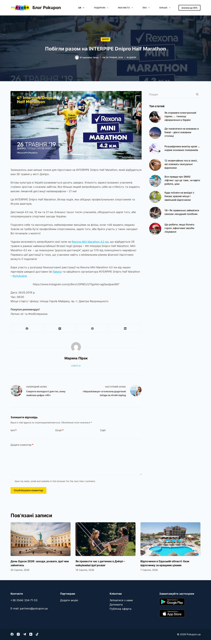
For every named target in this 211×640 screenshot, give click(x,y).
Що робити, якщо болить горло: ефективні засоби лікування (179, 228)
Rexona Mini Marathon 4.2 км (90, 241)
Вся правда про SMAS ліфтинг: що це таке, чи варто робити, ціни (182, 180)
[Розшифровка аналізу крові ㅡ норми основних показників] (155, 149)
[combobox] (171, 94)
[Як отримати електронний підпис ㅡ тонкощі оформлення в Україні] (155, 117)
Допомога (116, 604)
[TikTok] (37, 634)
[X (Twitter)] (59, 328)
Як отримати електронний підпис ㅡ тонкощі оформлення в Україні (180, 116)
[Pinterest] (92, 328)
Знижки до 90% (189, 7)
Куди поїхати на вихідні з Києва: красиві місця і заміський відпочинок (179, 196)
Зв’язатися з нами (121, 600)
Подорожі (99, 7)
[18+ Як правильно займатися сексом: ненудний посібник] (155, 213)
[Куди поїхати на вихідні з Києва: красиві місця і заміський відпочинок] (155, 197)
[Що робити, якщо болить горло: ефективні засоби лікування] (155, 229)
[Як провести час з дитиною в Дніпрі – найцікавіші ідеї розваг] (105, 539)
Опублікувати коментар (28, 490)
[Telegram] (24, 634)
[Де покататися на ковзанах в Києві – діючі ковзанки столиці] (155, 133)
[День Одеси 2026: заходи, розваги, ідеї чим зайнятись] (41, 539)
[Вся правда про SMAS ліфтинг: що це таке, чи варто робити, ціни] (155, 181)
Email (59, 430)
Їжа (145, 7)
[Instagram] (18, 634)
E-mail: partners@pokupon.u (28, 608)
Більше (163, 7)
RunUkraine (20, 276)
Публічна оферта (120, 608)
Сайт (103, 430)
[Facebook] (27, 328)
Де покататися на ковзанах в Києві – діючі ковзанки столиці (182, 132)
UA (79, 7)
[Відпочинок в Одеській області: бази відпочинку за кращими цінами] (170, 539)
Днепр (105, 39)
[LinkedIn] (125, 328)
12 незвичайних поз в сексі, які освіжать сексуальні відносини (181, 164)
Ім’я (13, 430)
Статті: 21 (76, 366)
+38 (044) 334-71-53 (24, 600)
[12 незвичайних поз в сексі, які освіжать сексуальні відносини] (155, 165)
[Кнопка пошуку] (197, 94)
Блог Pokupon (46, 7)
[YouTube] (30, 634)
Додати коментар (22, 444)
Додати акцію (69, 600)
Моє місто (124, 7)
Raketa (57, 271)
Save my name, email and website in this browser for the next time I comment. (55, 481)
